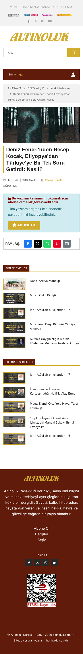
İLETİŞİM (66, 7)
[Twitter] (37, 564)
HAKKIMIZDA (30, 7)
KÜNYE (14, 7)
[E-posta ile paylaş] (67, 244)
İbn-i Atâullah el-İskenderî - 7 (50, 310)
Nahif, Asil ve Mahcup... (46, 281)
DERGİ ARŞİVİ (35, 88)
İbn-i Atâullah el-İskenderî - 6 (50, 435)
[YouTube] (50, 21)
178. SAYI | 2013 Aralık (22, 180)
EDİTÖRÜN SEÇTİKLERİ (19, 362)
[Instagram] (43, 21)
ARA (55, 7)
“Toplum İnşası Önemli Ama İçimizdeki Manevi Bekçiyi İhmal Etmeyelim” (52, 422)
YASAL (45, 7)
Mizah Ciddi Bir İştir (43, 295)
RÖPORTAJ (10, 185)
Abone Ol (26, 225)
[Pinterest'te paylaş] (57, 244)
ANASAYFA (14, 88)
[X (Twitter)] (36, 21)
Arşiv (41, 540)
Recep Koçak (53, 180)
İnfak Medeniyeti (60, 88)
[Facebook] (29, 21)
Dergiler (41, 534)
